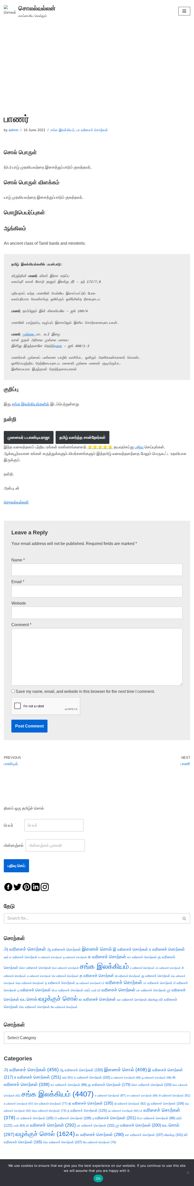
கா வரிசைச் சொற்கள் (142, 957)
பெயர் (13, 825)
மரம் (87, 990)
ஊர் (6, 957)
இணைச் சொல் (97, 949)
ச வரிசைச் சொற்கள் (142, 968)
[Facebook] (8, 886)
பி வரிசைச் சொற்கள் (73, 1118)
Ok (98, 1178)
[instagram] (44, 886)
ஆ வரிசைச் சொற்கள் (64, 949)
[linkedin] (35, 886)
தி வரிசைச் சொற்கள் (127, 976)
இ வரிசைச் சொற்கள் (130, 949)
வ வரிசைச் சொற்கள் (97, 999)
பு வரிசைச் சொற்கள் (34, 990)
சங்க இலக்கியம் (63, 130)
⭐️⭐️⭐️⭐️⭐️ (100, 447)
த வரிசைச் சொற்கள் (97, 975)
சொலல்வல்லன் (16, 502)
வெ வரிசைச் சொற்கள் (34, 1007)
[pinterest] (26, 886)
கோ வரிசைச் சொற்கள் (65, 967)
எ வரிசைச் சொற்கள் (23, 957)
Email (17, 582)
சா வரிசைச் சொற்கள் (168, 967)
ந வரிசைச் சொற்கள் (60, 983)
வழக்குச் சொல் (58, 998)
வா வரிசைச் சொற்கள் (132, 999)
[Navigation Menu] (184, 11)
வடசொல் (28, 999)
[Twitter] (17, 886)
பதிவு (139, 447)
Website (18, 603)
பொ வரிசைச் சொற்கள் (67, 990)
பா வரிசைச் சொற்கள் (92, 130)
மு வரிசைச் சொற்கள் (138, 1125)
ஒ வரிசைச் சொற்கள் (75, 957)
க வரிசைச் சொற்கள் (107, 956)
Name (18, 560)
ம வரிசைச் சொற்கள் (116, 989)
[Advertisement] (97, 60)
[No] (187, 1172)
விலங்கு (153, 999)
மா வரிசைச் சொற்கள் (151, 990)
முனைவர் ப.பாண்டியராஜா (29, 437)
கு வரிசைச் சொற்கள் (109, 1084)
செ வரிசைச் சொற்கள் (65, 975)
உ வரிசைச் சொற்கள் (167, 949)
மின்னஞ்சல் (14, 845)
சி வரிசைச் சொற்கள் (174, 1095)
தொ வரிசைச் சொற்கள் (30, 983)
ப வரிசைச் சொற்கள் (122, 982)
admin (13, 130)
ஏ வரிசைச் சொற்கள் (50, 957)
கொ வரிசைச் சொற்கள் (35, 968)
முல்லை (29, 334)
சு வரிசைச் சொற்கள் (39, 975)
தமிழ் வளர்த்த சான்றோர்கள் (82, 437)
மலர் (93, 990)
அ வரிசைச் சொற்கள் (25, 949)
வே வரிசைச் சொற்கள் (64, 1007)
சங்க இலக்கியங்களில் (30, 404)
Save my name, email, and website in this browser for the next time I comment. (85, 691)
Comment (21, 625)
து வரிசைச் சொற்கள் (155, 976)
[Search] (184, 918)
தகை (58, 346)
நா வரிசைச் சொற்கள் (88, 983)
